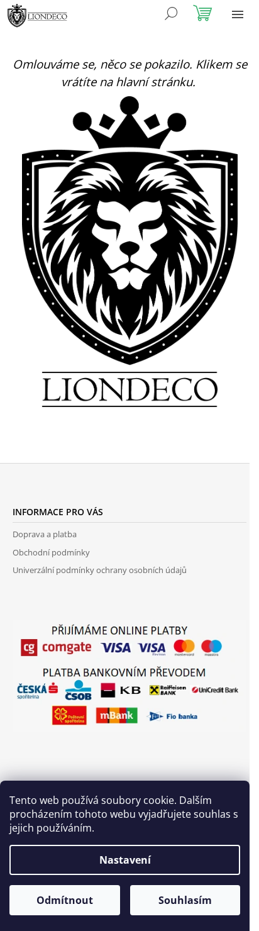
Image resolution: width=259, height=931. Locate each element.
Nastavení (125, 860)
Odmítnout (64, 900)
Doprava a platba (45, 534)
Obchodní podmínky (51, 552)
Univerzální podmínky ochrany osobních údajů (100, 570)
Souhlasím (185, 900)
